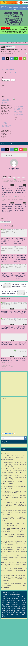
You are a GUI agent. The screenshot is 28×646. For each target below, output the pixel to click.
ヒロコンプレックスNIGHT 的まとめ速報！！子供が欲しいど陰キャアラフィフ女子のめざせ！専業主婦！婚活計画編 (13, 585)
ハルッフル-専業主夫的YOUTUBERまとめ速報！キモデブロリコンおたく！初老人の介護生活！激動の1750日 (13, 518)
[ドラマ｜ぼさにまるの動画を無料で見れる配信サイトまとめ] (7, 107)
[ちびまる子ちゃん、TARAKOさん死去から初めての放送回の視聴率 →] (7, 130)
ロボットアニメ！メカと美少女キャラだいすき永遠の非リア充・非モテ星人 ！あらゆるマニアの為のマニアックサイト (13, 512)
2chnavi (3, 398)
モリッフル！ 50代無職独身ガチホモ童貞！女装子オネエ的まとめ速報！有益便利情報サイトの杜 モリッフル (14, 570)
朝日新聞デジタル (10, 46)
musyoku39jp (14, 168)
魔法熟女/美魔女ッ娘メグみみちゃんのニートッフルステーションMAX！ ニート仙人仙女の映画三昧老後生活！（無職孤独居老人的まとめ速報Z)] (13, 470)
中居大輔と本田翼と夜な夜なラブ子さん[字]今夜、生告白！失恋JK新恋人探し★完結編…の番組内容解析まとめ (18, 111)
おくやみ (3, 46)
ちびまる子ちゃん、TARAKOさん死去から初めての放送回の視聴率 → (6, 125)
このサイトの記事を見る (7, 69)
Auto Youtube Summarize (15, 72)
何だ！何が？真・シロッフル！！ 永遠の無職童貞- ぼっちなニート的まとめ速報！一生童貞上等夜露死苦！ (13, 497)
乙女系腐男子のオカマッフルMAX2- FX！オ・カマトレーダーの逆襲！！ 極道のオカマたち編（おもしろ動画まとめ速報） (13, 464)
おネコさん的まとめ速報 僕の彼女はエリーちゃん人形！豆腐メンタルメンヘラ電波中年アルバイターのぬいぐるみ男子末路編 (13, 457)
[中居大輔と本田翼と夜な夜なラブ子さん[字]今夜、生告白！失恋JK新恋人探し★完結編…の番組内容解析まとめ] (18, 101)
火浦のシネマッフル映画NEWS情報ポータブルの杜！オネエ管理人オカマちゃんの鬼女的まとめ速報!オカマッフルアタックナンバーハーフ (13, 530)
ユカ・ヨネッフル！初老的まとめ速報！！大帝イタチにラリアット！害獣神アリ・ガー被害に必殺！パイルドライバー (13, 536)
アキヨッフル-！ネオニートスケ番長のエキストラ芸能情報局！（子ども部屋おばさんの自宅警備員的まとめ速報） (13, 557)
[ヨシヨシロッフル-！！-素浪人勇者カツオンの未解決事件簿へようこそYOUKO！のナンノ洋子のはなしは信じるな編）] (13, 564)
